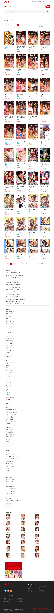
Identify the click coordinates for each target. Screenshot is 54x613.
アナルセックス (10, 338)
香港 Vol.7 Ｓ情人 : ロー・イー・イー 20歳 (9, 117)
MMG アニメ (9, 468)
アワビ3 (18, 209)
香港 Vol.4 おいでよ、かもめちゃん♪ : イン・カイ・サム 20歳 (45, 117)
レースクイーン (10, 374)
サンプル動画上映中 (10, 432)
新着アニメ (9, 429)
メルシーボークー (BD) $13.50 (12, 292)
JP (48, 1)
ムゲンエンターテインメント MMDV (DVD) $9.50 (15, 280)
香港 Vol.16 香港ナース (33, 70)
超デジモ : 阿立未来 (8, 163)
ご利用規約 (30, 591)
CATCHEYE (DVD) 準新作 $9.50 (12, 282)
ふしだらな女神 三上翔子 (32, 187)
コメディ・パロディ (10, 421)
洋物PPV (40, 588)
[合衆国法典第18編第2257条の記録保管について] (40, 608)
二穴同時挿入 (9, 340)
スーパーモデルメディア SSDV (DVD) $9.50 (14, 275)
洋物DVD (30, 588)
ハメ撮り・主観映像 (10, 341)
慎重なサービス (20, 601)
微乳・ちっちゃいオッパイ (12, 320)
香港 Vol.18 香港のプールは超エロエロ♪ (21, 47)
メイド (8, 363)
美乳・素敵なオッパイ (11, 314)
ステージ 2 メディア (11, 488)
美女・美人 (9, 323)
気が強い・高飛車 (10, 397)
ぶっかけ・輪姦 (10, 343)
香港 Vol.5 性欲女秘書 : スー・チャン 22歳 (33, 117)
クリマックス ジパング (11, 496)
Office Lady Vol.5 (32, 209)
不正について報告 (8, 599)
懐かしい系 (8, 407)
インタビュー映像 (10, 419)
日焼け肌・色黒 (10, 326)
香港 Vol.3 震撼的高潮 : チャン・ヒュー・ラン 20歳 (9, 140)
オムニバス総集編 (10, 434)
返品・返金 (6, 601)
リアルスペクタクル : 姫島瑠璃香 (9, 187)
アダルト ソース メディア (12, 458)
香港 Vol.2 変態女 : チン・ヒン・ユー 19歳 (21, 140)
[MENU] (49, 14)
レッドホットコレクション (12, 502)
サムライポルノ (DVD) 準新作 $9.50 (13, 284)
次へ (15, 27)
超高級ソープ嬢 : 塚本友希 (33, 163)
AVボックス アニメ (10, 454)
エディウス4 (7, 254)
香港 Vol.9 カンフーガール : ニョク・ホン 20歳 (9, 70)
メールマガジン (42, 591)
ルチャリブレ (9, 503)
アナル (8, 439)
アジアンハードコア (11, 416)
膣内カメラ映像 (10, 347)
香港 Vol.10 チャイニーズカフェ (21, 70)
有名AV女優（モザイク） (11, 412)
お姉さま (8, 387)
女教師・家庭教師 (10, 362)
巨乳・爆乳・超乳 (10, 313)
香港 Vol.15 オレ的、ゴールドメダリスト (45, 47)
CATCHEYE (9, 495)
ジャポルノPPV (42, 586)
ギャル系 (8, 385)
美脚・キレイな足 (10, 318)
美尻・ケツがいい (10, 316)
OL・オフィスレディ (11, 369)
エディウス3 (19, 254)
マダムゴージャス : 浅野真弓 (45, 140)
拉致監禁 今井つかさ (44, 187)
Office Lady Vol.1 (32, 232)
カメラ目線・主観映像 (11, 417)
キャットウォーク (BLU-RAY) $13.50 (13, 287)
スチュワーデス (9, 370)
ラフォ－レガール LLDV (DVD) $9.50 (13, 277)
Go (47, 26)
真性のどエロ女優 (20, 186)
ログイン (33, 1)
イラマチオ (9, 345)
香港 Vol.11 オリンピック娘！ (33, 94)
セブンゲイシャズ (10, 453)
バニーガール (9, 372)
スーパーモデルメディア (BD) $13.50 (13, 301)
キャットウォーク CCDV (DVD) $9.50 (13, 274)
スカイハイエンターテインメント (13, 500)
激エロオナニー (10, 348)
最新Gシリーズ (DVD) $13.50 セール (13, 272)
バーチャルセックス (10, 405)
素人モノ (8, 411)
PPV (11, 6)
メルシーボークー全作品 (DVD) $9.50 (13, 294)
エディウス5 (43, 232)
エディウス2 (31, 254)
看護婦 (8, 365)
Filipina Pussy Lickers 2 (9, 210)
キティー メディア (10, 466)
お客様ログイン (31, 590)
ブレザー (8, 360)
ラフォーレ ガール (10, 484)
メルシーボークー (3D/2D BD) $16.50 (13, 291)
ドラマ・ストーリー (11, 414)
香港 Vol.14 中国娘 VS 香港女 (45, 70)
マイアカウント (20, 599)
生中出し (9, 336)
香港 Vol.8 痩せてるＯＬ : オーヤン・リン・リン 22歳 (45, 93)
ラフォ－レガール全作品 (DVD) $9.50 (13, 298)
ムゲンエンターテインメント (12, 490)
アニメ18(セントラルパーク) (12, 456)
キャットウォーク (10, 479)
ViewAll (7, 329)
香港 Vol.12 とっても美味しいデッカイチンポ (21, 93)
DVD (5, 6)
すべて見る (8, 505)
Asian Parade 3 (8, 46)
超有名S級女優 (10, 311)
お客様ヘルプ (40, 1)
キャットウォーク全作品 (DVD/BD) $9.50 (14, 289)
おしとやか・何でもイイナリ (12, 396)
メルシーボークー (10, 491)
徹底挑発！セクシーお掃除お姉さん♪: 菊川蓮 (44, 164)
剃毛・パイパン (10, 350)
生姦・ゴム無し (10, 335)
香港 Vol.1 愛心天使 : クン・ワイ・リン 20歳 (33, 140)
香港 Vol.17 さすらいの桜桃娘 (33, 47)
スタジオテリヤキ (10, 486)
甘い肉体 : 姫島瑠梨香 (21, 163)
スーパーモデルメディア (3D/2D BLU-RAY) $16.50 (15, 299)
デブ (7, 325)
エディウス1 (43, 254)
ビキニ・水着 (9, 444)
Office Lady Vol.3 (8, 232)
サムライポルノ (10, 498)
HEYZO (8, 483)
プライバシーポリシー (9, 603)
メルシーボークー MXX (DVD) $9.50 (13, 279)
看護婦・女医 (9, 436)
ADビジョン (9, 459)
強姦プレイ (8, 438)
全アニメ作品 (9, 431)
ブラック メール (9, 443)
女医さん (8, 367)
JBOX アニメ (9, 465)
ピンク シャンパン (10, 493)
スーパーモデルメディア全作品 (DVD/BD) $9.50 (15, 303)
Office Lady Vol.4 (44, 209)
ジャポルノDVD (31, 586)
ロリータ (8, 382)
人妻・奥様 (9, 389)
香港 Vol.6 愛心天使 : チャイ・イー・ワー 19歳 (21, 117)
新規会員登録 (41, 590)
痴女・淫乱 (9, 384)
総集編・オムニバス (11, 409)
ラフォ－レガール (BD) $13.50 (12, 296)
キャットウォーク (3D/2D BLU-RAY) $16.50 (14, 286)
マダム (8, 392)
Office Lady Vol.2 (20, 232)
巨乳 (7, 441)
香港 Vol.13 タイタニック (9, 94)
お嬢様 (8, 394)
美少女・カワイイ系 (11, 321)
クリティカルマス (10, 461)
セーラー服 (9, 358)
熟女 (8, 390)
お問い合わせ (19, 598)
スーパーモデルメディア (11, 481)
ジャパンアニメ (9, 463)
